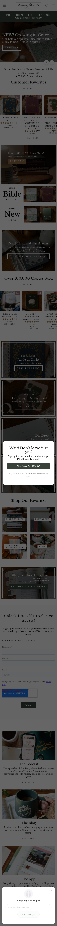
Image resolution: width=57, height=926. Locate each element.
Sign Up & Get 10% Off (28, 466)
